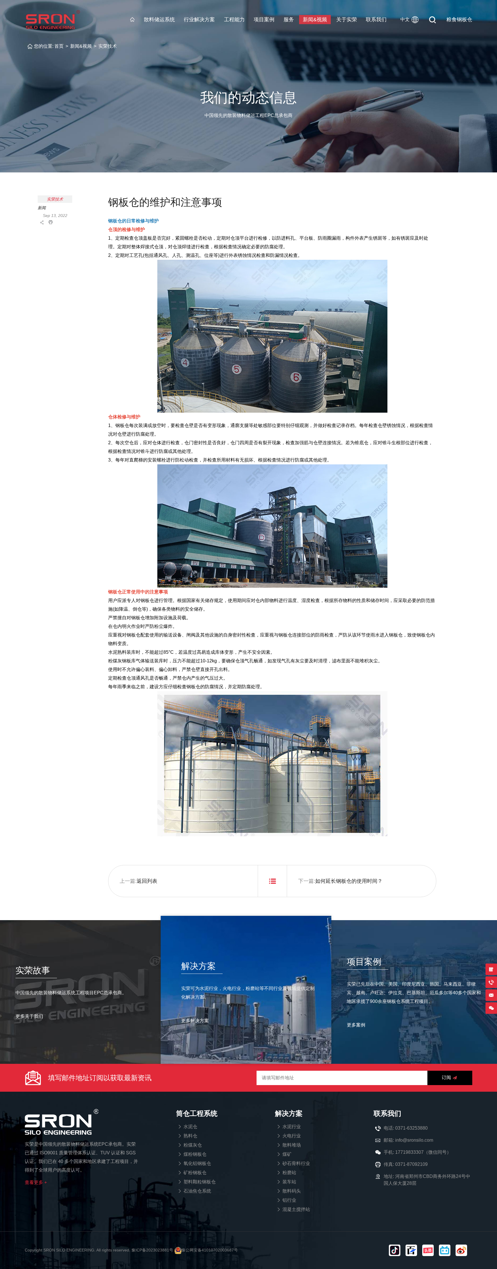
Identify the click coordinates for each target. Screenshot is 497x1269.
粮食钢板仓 (459, 19)
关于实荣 (346, 19)
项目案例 (264, 19)
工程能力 (234, 19)
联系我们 (376, 19)
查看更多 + (36, 1182)
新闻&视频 (315, 19)
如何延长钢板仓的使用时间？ (349, 881)
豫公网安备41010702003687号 (209, 1250)
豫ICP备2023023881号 (152, 1250)
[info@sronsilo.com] (491, 995)
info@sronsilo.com (414, 1140)
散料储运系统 (159, 19)
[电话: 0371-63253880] (491, 982)
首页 (59, 46)
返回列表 (147, 881)
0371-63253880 (411, 1128)
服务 (289, 19)
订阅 (446, 1077)
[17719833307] (491, 1008)
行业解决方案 (199, 19)
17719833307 (409, 1152)
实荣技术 (107, 46)
